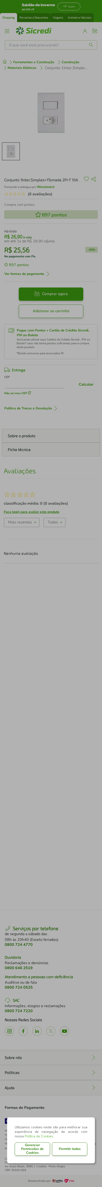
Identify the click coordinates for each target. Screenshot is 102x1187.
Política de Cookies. (39, 1136)
